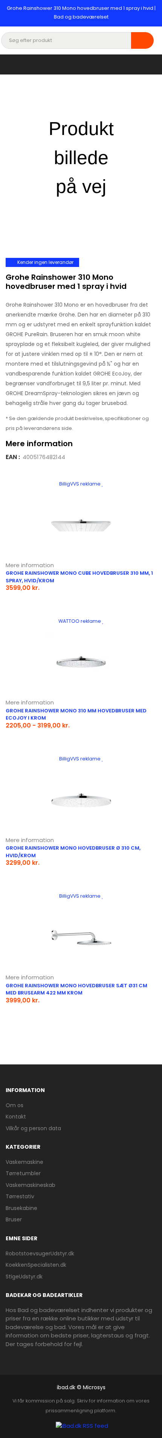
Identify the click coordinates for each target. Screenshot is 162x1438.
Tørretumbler (23, 1173)
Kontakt (16, 1116)
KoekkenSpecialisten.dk (36, 1265)
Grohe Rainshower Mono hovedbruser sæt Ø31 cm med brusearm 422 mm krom (76, 989)
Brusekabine (21, 1208)
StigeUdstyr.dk (24, 1276)
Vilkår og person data (33, 1128)
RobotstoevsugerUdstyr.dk (40, 1253)
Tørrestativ (20, 1196)
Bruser (14, 1219)
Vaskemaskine (24, 1162)
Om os (14, 1105)
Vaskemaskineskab (30, 1185)
